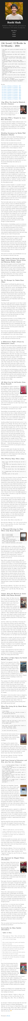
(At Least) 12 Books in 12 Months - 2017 (11, 86)
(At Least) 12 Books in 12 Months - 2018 (11, 87)
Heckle (8, 1016)
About (14, 32)
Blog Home (14, 30)
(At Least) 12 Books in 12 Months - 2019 (11, 89)
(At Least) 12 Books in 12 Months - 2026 (11, 99)
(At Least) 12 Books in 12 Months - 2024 (11, 95)
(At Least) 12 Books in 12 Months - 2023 (11, 94)
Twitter (14, 34)
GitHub (14, 36)
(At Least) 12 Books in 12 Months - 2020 (11, 91)
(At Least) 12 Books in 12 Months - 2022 (11, 92)
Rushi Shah (14, 22)
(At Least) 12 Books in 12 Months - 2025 (11, 97)
